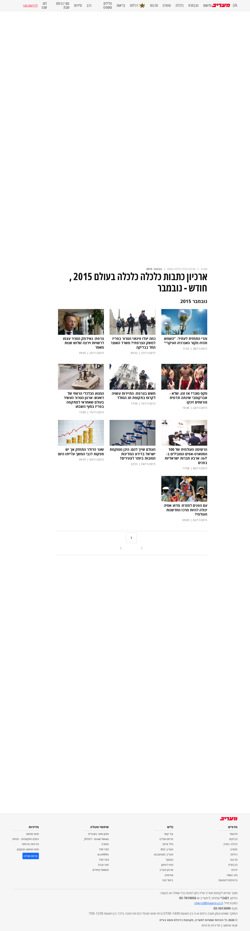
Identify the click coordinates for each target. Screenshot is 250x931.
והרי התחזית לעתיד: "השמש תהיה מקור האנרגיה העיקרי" (185, 340)
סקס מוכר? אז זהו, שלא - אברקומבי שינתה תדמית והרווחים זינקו (188, 397)
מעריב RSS (167, 849)
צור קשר (168, 834)
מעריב (204, 269)
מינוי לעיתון (167, 865)
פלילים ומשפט (107, 5)
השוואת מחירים (101, 870)
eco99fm (103, 854)
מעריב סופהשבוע (163, 854)
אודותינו (169, 875)
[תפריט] (235, 5)
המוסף (169, 860)
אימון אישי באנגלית (98, 834)
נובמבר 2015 (154, 269)
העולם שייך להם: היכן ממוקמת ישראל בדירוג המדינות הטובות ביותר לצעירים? (132, 454)
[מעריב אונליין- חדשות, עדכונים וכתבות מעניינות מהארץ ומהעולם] (221, 5)
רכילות (134, 5)
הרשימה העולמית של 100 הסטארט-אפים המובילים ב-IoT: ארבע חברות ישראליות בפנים (186, 456)
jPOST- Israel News (96, 839)
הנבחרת (193, 5)
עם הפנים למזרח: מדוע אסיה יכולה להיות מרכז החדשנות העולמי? (185, 510)
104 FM (104, 860)
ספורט (167, 5)
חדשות (207, 5)
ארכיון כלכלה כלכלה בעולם (181, 269)
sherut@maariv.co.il (208, 903)
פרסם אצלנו (166, 839)
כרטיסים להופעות (228, 880)
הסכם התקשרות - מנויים (25, 839)
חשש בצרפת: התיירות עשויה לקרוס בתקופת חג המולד (133, 395)
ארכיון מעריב (166, 870)
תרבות (154, 5)
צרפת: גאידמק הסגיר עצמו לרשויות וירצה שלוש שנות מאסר (83, 343)
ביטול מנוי (167, 880)
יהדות (234, 870)
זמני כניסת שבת (62, 5)
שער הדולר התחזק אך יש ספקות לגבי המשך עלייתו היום (81, 451)
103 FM (104, 849)
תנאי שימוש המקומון (28, 849)
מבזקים (233, 839)
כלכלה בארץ (231, 844)
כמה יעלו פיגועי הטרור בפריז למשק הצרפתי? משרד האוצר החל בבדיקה (133, 343)
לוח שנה (44, 5)
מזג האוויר (232, 875)
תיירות (78, 5)
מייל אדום (168, 844)
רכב (89, 5)
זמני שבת (103, 865)
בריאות (121, 5)
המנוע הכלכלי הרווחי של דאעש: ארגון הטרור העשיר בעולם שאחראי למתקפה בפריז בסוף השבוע (84, 400)
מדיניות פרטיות (30, 844)
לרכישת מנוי (30, 5)
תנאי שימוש (32, 834)
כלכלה (180, 5)
